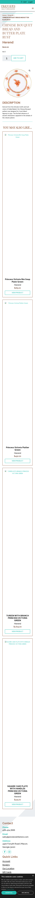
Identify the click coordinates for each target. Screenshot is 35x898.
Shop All (10, 15)
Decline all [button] (25, 893)
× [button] (33, 875)
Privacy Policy (10, 889)
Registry (6, 865)
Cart (24, 2)
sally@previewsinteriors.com (15, 837)
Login (30, 2)
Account (6, 861)
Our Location (8, 868)
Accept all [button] (9, 893)
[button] (32, 8)
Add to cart (18, 58)
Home (4, 15)
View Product (17, 293)
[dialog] (17, 886)
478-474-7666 (8, 830)
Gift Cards (6, 872)
